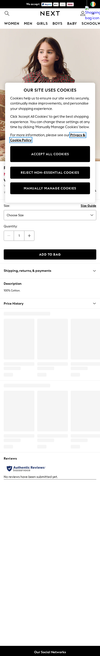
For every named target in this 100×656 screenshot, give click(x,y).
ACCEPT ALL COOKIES (50, 154)
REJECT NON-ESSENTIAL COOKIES (50, 173)
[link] (7, 13)
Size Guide (88, 206)
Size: (7, 206)
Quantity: (10, 226)
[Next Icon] (50, 13)
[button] (50, 303)
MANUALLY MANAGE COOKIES (50, 188)
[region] (50, 143)
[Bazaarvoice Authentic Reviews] (26, 468)
